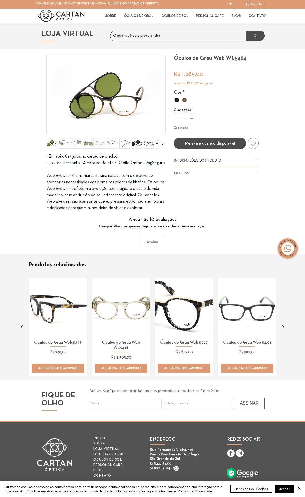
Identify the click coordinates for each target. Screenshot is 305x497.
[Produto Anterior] (22, 327)
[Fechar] (299, 489)
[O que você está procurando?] (255, 36)
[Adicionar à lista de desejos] (253, 143)
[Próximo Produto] (283, 327)
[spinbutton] (185, 118)
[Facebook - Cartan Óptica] (231, 453)
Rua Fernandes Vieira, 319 (171, 450)
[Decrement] (178, 118)
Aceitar (284, 489)
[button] (256, 4)
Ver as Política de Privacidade (189, 491)
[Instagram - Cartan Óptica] (240, 453)
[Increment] (192, 118)
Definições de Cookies (251, 489)
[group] (152, 326)
